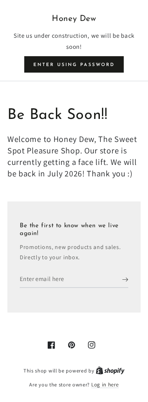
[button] (74, 64)
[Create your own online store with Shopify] (110, 370)
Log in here (105, 384)
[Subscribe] (125, 280)
